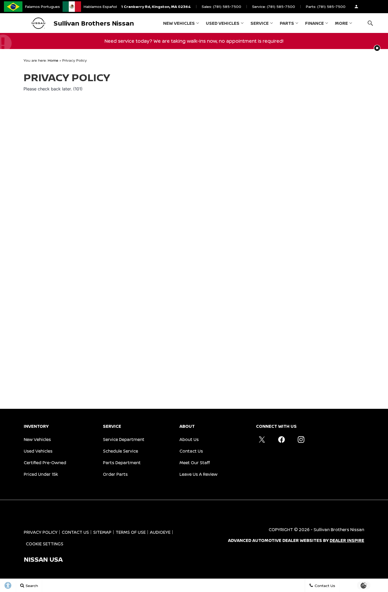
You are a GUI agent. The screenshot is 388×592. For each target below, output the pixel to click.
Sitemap (102, 532)
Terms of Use (131, 532)
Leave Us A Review (198, 474)
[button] (370, 23)
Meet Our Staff (194, 462)
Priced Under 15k (41, 474)
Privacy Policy (41, 532)
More (341, 24)
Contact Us (191, 451)
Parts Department (122, 462)
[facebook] (281, 439)
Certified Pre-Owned (45, 462)
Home (53, 60)
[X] (262, 439)
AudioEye (160, 532)
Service (259, 23)
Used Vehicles (222, 23)
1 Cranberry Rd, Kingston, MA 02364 (156, 6)
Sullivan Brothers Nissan (339, 529)
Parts (287, 23)
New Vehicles (179, 23)
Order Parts (115, 474)
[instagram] (301, 439)
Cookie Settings (44, 544)
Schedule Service (120, 451)
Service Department (123, 439)
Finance (314, 23)
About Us (189, 439)
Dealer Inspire (347, 540)
